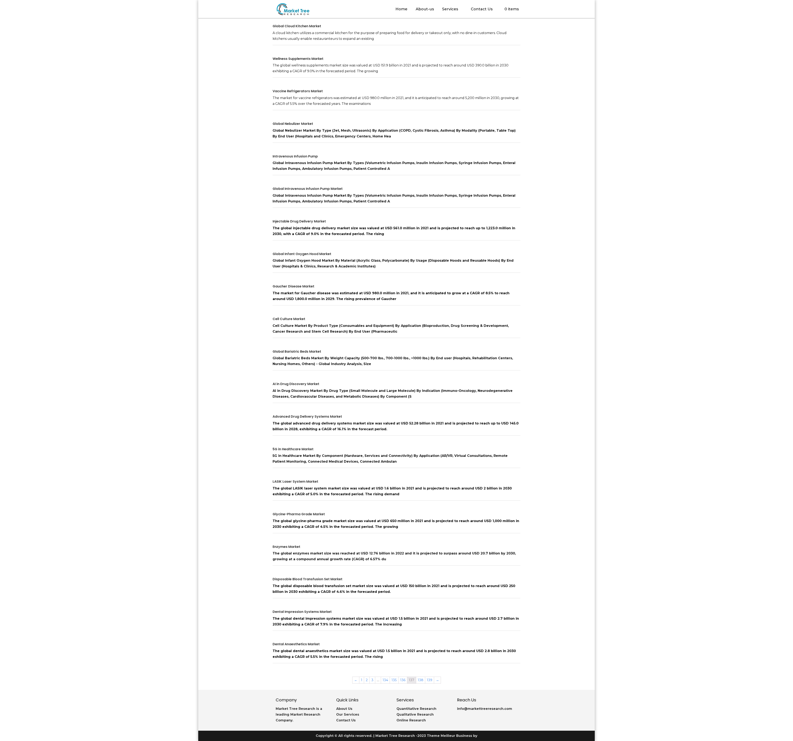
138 (420, 680)
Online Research (411, 720)
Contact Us (482, 9)
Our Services (347, 714)
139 (429, 680)
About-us (425, 9)
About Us (344, 709)
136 (402, 680)
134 (385, 680)
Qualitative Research (415, 714)
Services (450, 9)
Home (401, 9)
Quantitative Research (416, 709)
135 (394, 680)
